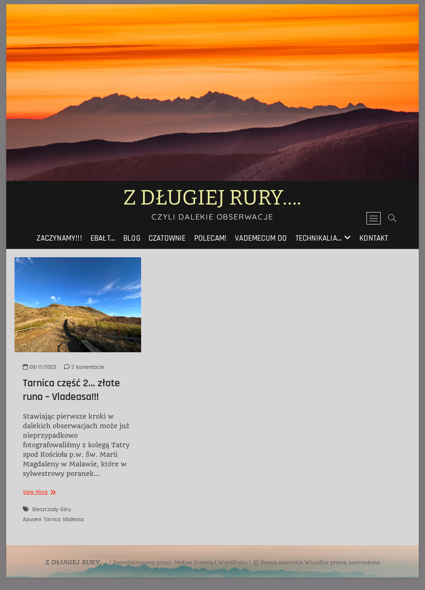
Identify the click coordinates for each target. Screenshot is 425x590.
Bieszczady (45, 509)
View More (38, 492)
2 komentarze (87, 367)
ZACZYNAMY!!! (59, 238)
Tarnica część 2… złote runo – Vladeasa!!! (71, 390)
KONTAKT (373, 238)
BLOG (131, 238)
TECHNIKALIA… (319, 238)
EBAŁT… (102, 238)
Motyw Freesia (193, 562)
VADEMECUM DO (261, 238)
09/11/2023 (42, 367)
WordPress (232, 562)
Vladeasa (73, 519)
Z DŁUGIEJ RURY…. (212, 197)
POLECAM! (210, 238)
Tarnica (52, 519)
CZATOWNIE (167, 238)
